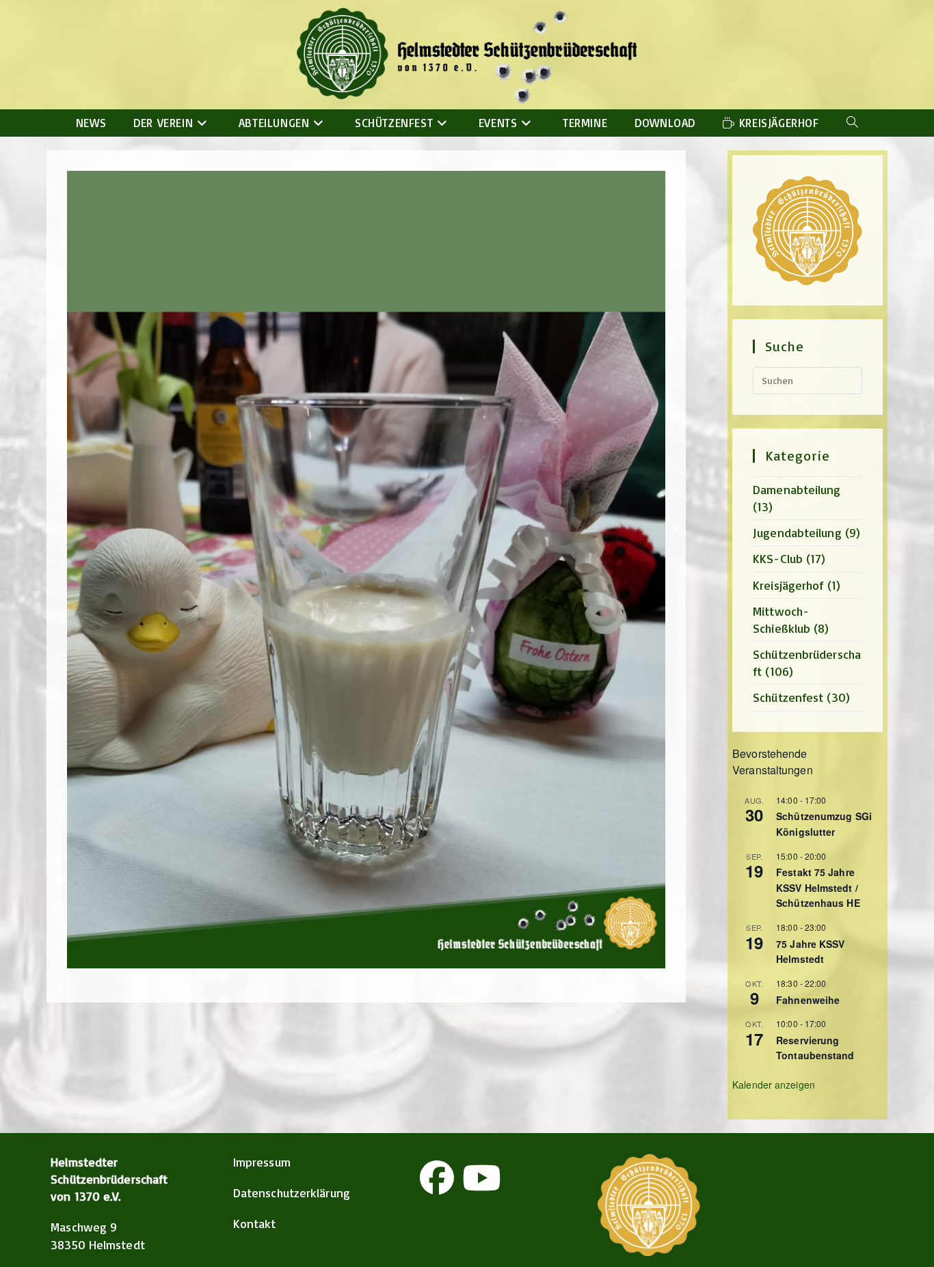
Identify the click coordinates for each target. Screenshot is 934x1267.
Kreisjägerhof (788, 584)
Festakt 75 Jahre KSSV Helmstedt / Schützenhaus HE (818, 887)
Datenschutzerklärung (291, 1192)
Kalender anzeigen (773, 1084)
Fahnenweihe (808, 1000)
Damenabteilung (796, 489)
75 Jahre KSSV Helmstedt (810, 951)
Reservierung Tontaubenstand (815, 1048)
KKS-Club (778, 558)
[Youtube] (481, 1177)
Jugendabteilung (797, 532)
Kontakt (254, 1223)
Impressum (262, 1161)
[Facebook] (437, 1177)
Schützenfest (788, 697)
